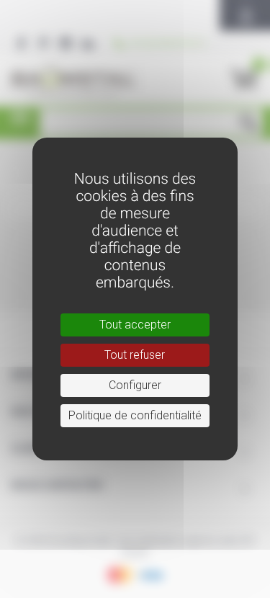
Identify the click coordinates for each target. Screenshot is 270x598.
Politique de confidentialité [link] (135, 415)
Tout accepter (135, 324)
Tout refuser (134, 355)
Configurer (135, 385)
